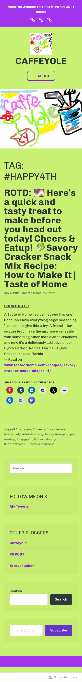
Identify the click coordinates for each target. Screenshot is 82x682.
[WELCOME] (49, 20)
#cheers (39, 429)
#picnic (39, 439)
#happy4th (24, 439)
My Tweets (19, 506)
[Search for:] (41, 468)
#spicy (51, 439)
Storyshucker (22, 566)
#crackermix (55, 429)
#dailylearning (32, 434)
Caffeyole (41, 61)
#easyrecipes (65, 434)
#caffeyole (23, 429)
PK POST (17, 554)
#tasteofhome (14, 444)
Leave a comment (42, 444)
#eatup (9, 439)
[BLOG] (41, 20)
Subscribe (58, 630)
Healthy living (45, 293)
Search (16, 591)
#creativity (12, 434)
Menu (43, 76)
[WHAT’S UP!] (32, 20)
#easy (49, 434)
